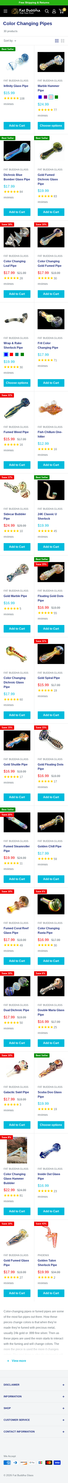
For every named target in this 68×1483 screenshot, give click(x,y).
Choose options (51, 125)
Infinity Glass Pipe (16, 85)
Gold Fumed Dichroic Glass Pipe (48, 179)
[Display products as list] (62, 40)
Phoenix (43, 1255)
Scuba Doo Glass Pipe (50, 1094)
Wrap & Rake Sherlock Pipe (13, 345)
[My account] (54, 11)
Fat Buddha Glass (16, 80)
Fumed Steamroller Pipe (17, 848)
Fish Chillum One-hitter (50, 434)
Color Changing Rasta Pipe (49, 930)
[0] (61, 11)
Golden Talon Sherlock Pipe (47, 1263)
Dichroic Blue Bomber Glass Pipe (17, 177)
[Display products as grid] (56, 40)
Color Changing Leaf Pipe (15, 263)
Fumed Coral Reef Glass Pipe (16, 930)
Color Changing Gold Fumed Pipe (49, 263)
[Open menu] (5, 11)
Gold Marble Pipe (15, 596)
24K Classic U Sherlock (47, 516)
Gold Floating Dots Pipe (50, 767)
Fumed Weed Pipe (16, 432)
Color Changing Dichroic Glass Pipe (15, 682)
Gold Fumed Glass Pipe (16, 1263)
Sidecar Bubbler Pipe (15, 516)
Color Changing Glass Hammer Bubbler (15, 1179)
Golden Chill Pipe (49, 846)
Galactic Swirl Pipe (16, 1092)
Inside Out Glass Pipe (49, 1176)
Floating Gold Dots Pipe (50, 598)
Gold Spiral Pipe (49, 677)
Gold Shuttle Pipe (16, 764)
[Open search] (47, 11)
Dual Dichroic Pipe (16, 1010)
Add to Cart (17, 125)
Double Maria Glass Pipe (51, 1012)
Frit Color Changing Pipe (48, 345)
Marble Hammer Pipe (48, 88)
